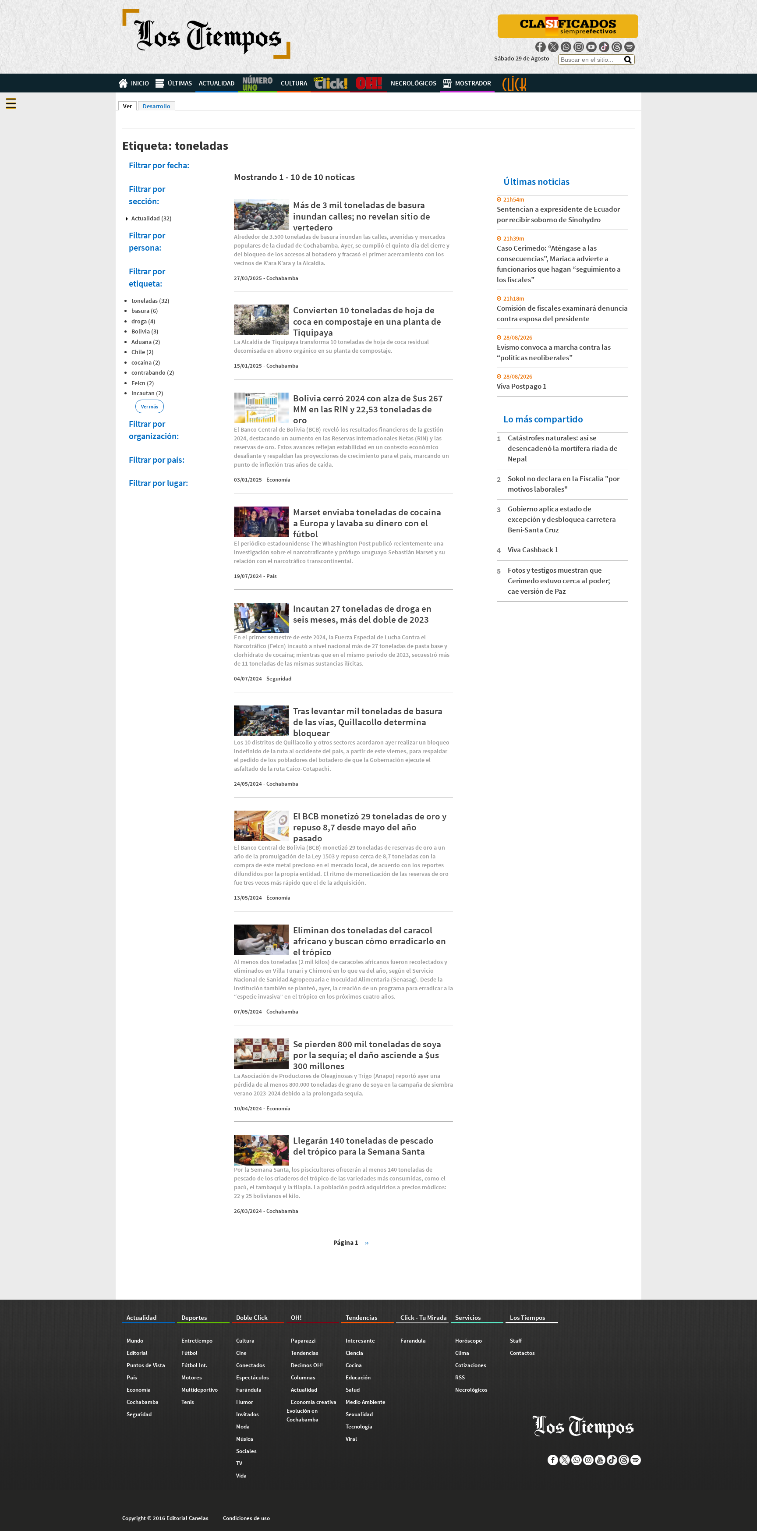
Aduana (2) (145, 342)
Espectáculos (252, 1377)
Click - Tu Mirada (514, 83)
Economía (278, 479)
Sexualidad (359, 1414)
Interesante (360, 1340)
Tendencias (304, 1353)
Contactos (522, 1353)
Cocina (354, 1365)
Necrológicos (413, 83)
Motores (191, 1377)
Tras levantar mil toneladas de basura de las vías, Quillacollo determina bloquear (367, 722)
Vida (241, 1475)
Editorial (137, 1353)
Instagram (578, 47)
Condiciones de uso (246, 1518)
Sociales (246, 1451)
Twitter (553, 47)
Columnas (303, 1377)
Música (244, 1438)
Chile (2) (142, 352)
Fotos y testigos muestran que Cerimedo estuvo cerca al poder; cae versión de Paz (559, 580)
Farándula (249, 1389)
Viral (351, 1438)
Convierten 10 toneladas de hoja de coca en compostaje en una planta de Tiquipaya (367, 321)
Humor (244, 1402)
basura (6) (144, 311)
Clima (462, 1353)
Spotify (629, 47)
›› (366, 1242)
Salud (353, 1389)
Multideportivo (199, 1389)
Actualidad (216, 83)
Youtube (591, 47)
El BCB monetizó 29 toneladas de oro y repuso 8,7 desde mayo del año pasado (369, 827)
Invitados (247, 1414)
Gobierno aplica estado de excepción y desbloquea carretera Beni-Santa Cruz (562, 519)
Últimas (180, 83)
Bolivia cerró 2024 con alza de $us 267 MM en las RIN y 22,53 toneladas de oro (368, 409)
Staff (516, 1340)
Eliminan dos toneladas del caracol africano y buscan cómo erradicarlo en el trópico (369, 941)
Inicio (140, 83)
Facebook (540, 47)
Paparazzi (303, 1340)
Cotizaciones (470, 1365)
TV (239, 1463)
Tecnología (359, 1426)
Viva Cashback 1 (533, 549)
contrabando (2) (152, 372)
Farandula (413, 1340)
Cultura (294, 83)
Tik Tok (604, 47)
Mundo (135, 1340)
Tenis (187, 1402)
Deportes (257, 83)
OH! (368, 83)
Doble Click (330, 83)
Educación (358, 1377)
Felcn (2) (142, 383)
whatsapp (566, 47)
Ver (130, 106)
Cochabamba (282, 278)
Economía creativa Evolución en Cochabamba (311, 1410)
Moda (243, 1426)
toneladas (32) (150, 301)
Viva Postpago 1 (522, 386)
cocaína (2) (145, 362)
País (271, 576)
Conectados (250, 1365)
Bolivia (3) (145, 331)
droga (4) (143, 321)
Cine (241, 1353)
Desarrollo (156, 106)
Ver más (149, 406)
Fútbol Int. (194, 1365)
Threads (617, 47)
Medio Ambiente (366, 1402)
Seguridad (278, 678)
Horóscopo (468, 1340)
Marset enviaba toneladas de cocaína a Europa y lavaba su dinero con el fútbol (367, 523)
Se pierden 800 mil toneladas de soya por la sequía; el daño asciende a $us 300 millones (367, 1055)
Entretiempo (196, 1340)
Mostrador (473, 83)
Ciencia (354, 1353)
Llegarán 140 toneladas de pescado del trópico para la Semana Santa (363, 1145)
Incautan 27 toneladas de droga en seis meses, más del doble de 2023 (362, 613)
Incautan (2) (147, 393)
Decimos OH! (307, 1365)
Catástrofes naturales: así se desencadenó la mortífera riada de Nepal (563, 448)
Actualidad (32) (151, 218)
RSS (460, 1377)
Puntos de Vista (146, 1365)
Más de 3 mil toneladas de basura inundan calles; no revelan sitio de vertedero (361, 216)
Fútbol (189, 1353)
